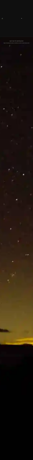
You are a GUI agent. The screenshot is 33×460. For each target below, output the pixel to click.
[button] (21, 18)
